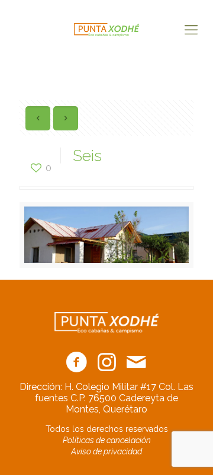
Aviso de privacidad (106, 451)
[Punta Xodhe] (106, 29)
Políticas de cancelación (107, 440)
